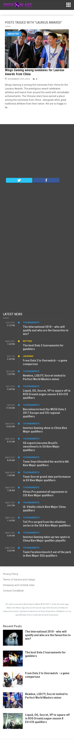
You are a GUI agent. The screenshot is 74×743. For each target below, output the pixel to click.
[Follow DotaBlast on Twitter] (19, 180)
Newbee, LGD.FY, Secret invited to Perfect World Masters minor (44, 377)
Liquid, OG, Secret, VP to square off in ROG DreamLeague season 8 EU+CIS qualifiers (46, 394)
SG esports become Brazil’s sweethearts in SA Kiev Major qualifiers (41, 446)
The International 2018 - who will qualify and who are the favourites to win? (48, 635)
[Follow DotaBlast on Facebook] (46, 180)
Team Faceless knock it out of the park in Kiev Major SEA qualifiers (47, 553)
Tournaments (31, 322)
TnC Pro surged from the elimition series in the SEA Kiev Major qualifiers (46, 523)
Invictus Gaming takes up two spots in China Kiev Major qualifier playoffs (46, 538)
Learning (28, 356)
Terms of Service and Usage (19, 579)
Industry (13, 33)
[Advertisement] (37, 152)
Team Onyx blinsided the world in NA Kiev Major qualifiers (46, 463)
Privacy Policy (10, 573)
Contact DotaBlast (13, 590)
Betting (27, 341)
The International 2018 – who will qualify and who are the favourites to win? (45, 330)
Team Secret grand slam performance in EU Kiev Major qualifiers (47, 478)
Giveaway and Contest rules (18, 585)
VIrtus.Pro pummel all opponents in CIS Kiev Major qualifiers (45, 493)
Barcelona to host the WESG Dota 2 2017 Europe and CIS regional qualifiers (44, 412)
